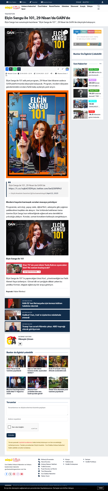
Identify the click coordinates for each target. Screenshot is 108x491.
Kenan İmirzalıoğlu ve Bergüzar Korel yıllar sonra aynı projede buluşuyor (95, 84)
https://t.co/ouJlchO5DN (21, 189)
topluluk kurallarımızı (26, 442)
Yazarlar (34, 2)
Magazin (92, 80)
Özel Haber (42, 6)
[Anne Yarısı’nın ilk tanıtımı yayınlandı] (16, 361)
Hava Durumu (45, 462)
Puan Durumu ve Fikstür (49, 469)
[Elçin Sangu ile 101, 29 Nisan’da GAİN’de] (37, 47)
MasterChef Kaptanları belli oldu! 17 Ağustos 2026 (16, 391)
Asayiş (82, 6)
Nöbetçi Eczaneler (47, 459)
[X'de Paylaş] (11, 69)
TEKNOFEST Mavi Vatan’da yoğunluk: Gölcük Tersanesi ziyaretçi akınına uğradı (95, 105)
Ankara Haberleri (28, 6)
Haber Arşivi (45, 476)
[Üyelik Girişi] (101, 2)
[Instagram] (18, 474)
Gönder (11, 435)
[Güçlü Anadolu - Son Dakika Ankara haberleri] (13, 7)
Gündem (65, 6)
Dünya (89, 6)
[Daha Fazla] (19, 69)
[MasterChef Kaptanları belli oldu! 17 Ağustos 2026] (16, 382)
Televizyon (10, 14)
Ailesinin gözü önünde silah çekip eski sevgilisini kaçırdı (94, 116)
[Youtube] (21, 474)
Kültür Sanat (93, 69)
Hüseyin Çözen (12, 73)
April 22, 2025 (52, 193)
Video (24, 2)
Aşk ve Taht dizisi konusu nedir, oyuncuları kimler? (37, 371)
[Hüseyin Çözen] (12, 340)
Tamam (101, 488)
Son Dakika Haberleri (48, 473)
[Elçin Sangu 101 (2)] (37, 237)
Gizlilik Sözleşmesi (71, 464)
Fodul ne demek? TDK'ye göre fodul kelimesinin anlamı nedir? (95, 95)
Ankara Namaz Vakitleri (49, 464)
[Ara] (99, 6)
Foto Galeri (12, 2)
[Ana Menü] (99, 9)
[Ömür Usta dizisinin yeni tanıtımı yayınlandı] (58, 382)
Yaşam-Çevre (94, 90)
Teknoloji (92, 101)
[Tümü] (100, 64)
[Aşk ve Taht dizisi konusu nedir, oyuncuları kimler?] (37, 361)
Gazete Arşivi (47, 2)
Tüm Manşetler (46, 471)
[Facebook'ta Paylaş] (7, 69)
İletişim (87, 459)
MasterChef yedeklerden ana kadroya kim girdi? (35, 391)
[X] (10, 474)
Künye (67, 459)
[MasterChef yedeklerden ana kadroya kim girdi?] (37, 382)
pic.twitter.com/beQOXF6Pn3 (47, 189)
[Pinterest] (14, 474)
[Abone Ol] (67, 69)
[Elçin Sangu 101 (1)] (37, 134)
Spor (23, 9)
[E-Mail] (20, 344)
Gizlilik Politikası (90, 462)
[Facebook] (6, 474)
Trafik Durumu (46, 466)
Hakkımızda (69, 462)
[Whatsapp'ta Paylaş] (15, 69)
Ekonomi (74, 6)
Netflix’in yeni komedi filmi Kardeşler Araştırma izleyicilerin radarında (95, 74)
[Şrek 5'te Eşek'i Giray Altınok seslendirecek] (58, 361)
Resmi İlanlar (54, 6)
